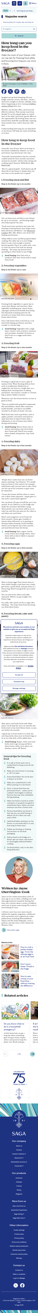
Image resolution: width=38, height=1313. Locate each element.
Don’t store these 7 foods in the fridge (27, 966)
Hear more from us (19, 1206)
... (12, 11)
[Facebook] (22, 1285)
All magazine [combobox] (7, 29)
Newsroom (19, 1158)
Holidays (19, 1182)
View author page (13, 930)
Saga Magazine (8, 15)
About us (19, 1146)
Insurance (19, 1178)
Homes (5, 21)
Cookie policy (19, 1234)
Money (19, 1190)
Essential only (19, 682)
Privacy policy (19, 1238)
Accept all (19, 675)
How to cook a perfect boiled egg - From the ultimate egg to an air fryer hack (27, 952)
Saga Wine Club (19, 1218)
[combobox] (19, 22)
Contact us (19, 1270)
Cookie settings (19, 1230)
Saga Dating (19, 1214)
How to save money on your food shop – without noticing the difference (27, 981)
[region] (19, 656)
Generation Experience (19, 1210)
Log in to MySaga (19, 1278)
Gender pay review (19, 1250)
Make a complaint (19, 1274)
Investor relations (19, 1154)
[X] (15, 1285)
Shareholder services (19, 1162)
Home (6, 10)
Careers (19, 1150)
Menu (33, 3)
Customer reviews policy (19, 1254)
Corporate (19, 1166)
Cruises (19, 1186)
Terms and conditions (19, 1242)
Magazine (19, 1194)
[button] (5, 1054)
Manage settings (19, 688)
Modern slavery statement (19, 1246)
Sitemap (19, 1258)
